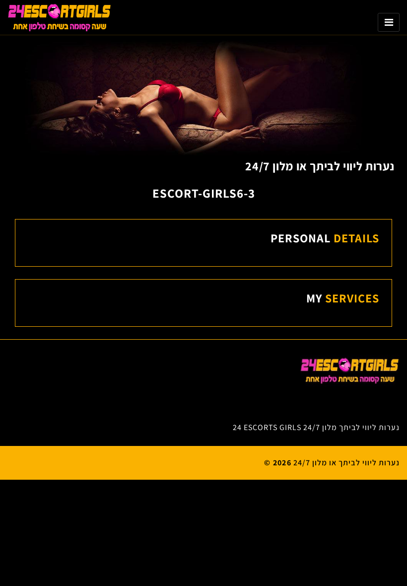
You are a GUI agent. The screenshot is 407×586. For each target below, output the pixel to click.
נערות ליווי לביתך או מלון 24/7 (320, 166)
